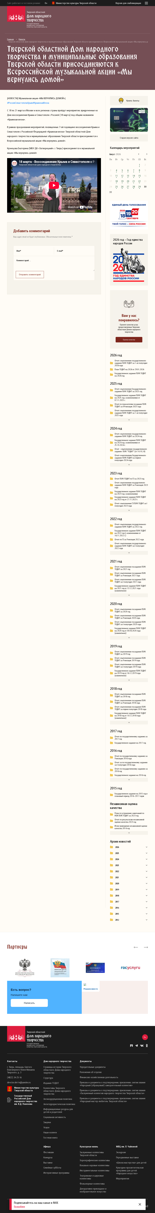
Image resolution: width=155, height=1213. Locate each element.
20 (128, 181)
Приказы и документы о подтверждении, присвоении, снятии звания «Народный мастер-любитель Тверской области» (112, 1100)
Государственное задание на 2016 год (130, 775)
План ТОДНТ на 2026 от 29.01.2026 (129, 369)
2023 (117, 865)
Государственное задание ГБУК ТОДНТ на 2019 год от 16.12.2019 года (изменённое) (130, 673)
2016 (117, 908)
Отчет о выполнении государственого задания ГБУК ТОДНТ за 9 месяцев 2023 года (131, 485)
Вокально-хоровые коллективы (94, 1165)
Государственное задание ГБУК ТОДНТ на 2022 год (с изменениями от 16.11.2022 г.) (130, 533)
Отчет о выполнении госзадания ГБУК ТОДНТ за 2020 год (130, 610)
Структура (48, 1077)
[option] (24, 968)
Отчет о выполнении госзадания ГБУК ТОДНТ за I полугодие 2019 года (130, 665)
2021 (117, 877)
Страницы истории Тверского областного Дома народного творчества (57, 1070)
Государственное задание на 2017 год (130, 743)
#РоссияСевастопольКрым (20, 102)
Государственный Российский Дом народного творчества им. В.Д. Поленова (25, 1099)
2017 (117, 901)
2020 (117, 883)
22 (139, 181)
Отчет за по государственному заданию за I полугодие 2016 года (131, 763)
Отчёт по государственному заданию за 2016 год (131, 770)
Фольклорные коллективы (92, 1183)
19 (122, 181)
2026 (117, 847)
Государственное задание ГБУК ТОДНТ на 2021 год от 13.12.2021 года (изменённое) (130, 588)
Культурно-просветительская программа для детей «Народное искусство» (129, 1170)
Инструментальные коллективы (94, 1170)
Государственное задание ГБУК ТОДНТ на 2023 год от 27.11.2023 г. (130, 498)
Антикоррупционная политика (57, 1099)
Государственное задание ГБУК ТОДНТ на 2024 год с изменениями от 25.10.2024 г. (130, 442)
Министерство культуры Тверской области (26, 1089)
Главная (10, 39)
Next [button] (145, 947)
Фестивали (48, 1152)
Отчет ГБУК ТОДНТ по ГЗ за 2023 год (129, 478)
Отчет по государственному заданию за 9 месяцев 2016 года (131, 757)
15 (139, 175)
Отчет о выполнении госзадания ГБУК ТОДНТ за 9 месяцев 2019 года (130, 659)
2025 (117, 853)
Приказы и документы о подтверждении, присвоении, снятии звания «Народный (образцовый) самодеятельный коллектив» (112, 1084)
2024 (117, 859)
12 (122, 175)
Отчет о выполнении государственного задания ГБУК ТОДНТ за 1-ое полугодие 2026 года (131, 363)
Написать (29, 1003)
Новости (22, 39)
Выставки (47, 1162)
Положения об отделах (91, 1072)
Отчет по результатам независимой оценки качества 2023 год (129, 820)
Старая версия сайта (129, 137)
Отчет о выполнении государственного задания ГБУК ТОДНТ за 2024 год (130, 435)
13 (128, 175)
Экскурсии (121, 1152)
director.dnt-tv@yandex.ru (19, 1082)
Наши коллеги (50, 1132)
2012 (117, 920)
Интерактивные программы (56, 1172)
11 (116, 175)
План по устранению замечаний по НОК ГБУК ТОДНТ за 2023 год (129, 814)
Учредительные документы (93, 1067)
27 (128, 186)
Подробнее (19, 1206)
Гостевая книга (50, 1137)
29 (139, 186)
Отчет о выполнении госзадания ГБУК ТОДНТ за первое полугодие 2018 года (130, 708)
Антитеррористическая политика (59, 1104)
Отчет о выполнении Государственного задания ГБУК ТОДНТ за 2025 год (130, 390)
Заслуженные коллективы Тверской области (92, 1153)
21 (133, 181)
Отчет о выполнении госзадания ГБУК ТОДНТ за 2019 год (130, 652)
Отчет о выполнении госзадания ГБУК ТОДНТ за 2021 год (130, 568)
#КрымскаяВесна (41, 102)
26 (122, 186)
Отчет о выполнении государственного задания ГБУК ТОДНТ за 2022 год (130, 525)
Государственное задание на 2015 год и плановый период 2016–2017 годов (131, 794)
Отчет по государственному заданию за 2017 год (131, 737)
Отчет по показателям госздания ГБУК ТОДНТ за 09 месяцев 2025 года (130, 405)
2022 (117, 871)
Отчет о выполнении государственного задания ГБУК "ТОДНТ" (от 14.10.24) (131, 450)
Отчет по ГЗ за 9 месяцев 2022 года (129, 539)
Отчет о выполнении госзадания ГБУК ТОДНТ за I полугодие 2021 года (130, 580)
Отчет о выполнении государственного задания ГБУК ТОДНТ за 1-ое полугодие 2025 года (131, 413)
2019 (117, 889)
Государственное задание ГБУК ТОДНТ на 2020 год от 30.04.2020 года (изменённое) (130, 630)
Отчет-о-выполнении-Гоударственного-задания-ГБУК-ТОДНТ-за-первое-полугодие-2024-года (130, 457)
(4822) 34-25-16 (14, 1077)
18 (116, 181)
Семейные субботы (52, 1167)
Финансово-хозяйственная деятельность (99, 1077)
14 (133, 175)
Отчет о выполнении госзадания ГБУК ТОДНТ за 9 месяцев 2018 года (130, 701)
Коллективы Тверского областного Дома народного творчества (57, 1091)
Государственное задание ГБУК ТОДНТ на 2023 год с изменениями (130, 492)
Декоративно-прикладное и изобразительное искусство (93, 1190)
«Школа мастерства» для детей (131, 1162)
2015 (117, 914)
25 (116, 186)
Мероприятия (122, 1178)
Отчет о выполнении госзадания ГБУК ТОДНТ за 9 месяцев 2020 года (130, 616)
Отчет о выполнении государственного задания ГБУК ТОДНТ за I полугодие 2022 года (130, 545)
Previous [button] (136, 947)
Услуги (46, 1127)
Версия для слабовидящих (128, 3)
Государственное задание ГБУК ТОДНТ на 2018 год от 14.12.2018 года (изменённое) (130, 715)
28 (133, 186)
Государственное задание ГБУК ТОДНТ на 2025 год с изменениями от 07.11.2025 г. (130, 397)
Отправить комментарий (30, 274)
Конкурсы (47, 1157)
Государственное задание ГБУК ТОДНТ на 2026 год (130, 374)
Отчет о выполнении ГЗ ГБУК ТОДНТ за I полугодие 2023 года (131, 504)
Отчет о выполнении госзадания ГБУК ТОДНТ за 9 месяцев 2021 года (130, 574)
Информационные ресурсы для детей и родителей (58, 1110)
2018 (117, 895)
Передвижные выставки (127, 1157)
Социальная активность (54, 1117)
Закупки (47, 1122)
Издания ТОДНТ (51, 1083)
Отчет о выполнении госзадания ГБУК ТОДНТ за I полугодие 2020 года (130, 623)
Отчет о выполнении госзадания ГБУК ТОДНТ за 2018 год (130, 695)
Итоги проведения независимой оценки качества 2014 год (131, 827)
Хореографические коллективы (95, 1160)
